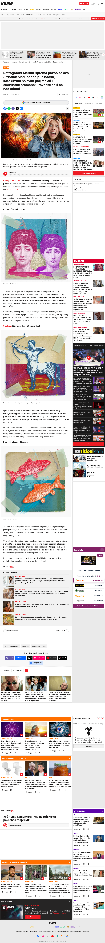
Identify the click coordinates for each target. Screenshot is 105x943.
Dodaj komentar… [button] (16, 825)
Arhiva (54, 931)
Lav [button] (92, 724)
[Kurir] (7, 3)
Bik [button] (79, 724)
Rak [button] (89, 724)
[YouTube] (89, 97)
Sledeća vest (60, 631)
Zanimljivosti (23, 62)
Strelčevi (7, 326)
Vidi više (89, 746)
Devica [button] (97, 724)
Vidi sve (89, 444)
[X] (84, 97)
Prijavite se (34, 917)
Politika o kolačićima (44, 931)
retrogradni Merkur (11, 646)
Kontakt (25, 931)
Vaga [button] (102, 724)
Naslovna (6, 62)
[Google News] (102, 97)
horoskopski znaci (39, 646)
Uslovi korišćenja (75, 931)
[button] (63, 94)
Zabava (14, 62)
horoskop (25, 646)
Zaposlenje (85, 931)
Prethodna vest (12, 631)
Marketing (19, 931)
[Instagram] (80, 97)
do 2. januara (12, 190)
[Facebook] (75, 97)
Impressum (33, 931)
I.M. (11, 566)
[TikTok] (93, 97)
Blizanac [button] (83, 724)
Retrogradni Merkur (12, 181)
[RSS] (97, 97)
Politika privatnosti (63, 931)
